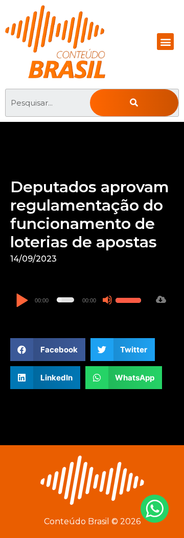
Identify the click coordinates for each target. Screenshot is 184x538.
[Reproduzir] (22, 301)
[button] (165, 41)
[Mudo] (107, 300)
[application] (79, 300)
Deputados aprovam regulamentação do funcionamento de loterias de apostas (89, 214)
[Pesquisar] (134, 102)
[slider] (130, 299)
